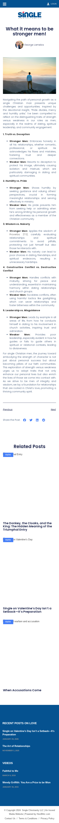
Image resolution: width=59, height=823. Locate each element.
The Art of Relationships (16, 746)
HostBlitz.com (43, 814)
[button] (25, 420)
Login (54, 4)
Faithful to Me (10, 770)
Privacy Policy (47, 818)
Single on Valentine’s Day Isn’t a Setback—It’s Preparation (27, 610)
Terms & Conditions (28, 818)
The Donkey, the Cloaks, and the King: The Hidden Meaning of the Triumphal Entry (27, 526)
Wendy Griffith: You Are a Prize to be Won (26, 782)
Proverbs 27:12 (19, 234)
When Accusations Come (22, 690)
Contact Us (10, 818)
